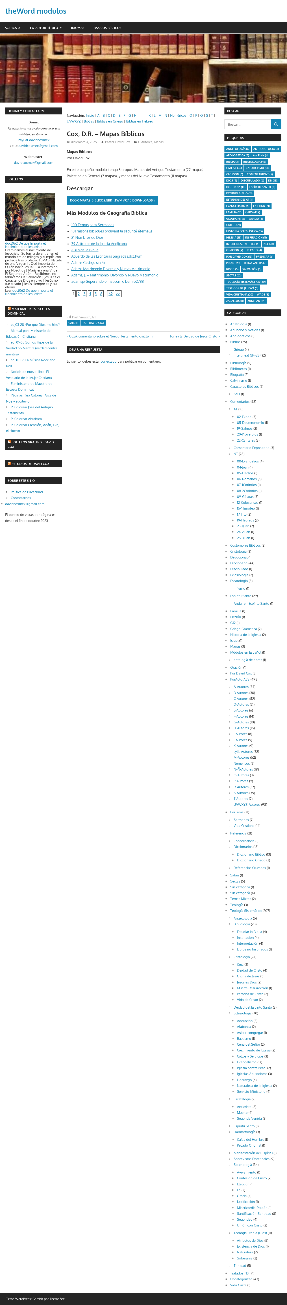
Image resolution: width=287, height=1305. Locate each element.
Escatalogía (242, 1099)
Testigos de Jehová (242, 288)
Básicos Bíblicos (107, 28)
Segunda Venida (249, 1118)
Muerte (242, 1112)
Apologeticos (240, 336)
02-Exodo (244, 417)
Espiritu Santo (240, 596)
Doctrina (236, 187)
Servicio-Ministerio (251, 1091)
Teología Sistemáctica (246, 281)
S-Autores (241, 793)
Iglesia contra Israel (251, 1068)
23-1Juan (243, 526)
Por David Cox (93, 322)
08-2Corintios (247, 491)
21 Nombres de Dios (87, 237)
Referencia (238, 833)
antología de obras (248, 660)
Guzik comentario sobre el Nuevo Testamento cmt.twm (110, 336)
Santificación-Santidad (254, 1213)
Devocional (239, 557)
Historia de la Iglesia (245, 635)
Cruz (240, 964)
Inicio (90, 115)
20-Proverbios (247, 434)
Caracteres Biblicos (244, 386)
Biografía (237, 374)
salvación (251, 269)
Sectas (233, 275)
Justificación (246, 1202)
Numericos (242, 763)
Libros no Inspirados (252, 949)
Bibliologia (254, 161)
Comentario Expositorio (252, 448)
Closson (234, 174)
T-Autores (241, 799)
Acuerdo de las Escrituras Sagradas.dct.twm (106, 256)
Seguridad (244, 1219)
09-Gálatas (245, 497)
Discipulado (239, 569)
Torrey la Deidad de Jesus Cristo (193, 336)
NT (236, 454)
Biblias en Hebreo (139, 121)
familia (233, 212)
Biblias (89, 121)
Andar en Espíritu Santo (251, 603)
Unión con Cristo (250, 1225)
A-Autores (241, 687)
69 (111, 293)
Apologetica (237, 155)
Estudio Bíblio (239, 193)
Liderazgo (244, 1080)
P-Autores (241, 781)
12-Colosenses (247, 502)
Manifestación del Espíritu (253, 1153)
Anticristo (244, 1107)
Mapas (159, 142)
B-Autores (241, 693)
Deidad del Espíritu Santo (253, 1007)
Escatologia (239, 581)
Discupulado (252, 180)
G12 (233, 623)
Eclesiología (243, 1013)
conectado (109, 361)
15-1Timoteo (246, 508)
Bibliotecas (238, 369)
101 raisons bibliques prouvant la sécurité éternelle (111, 231)
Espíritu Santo (262, 187)
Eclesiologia (239, 575)
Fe (239, 1190)
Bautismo (244, 1038)
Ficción (235, 617)
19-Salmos (244, 428)
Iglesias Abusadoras (252, 1074)
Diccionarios (243, 847)
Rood (232, 269)
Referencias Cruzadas (250, 868)
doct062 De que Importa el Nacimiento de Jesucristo (25, 245)
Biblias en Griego (110, 121)
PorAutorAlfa (240, 679)
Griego (233, 225)
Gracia (242, 1196)
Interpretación (247, 943)
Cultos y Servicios (250, 1056)
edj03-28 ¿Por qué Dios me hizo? (35, 324)
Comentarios (240, 401)
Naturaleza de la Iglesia (254, 1086)
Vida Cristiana (239, 294)
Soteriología (243, 1165)
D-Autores (241, 704)
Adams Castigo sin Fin (88, 262)
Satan (234, 875)
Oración (234, 250)
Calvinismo (238, 380)
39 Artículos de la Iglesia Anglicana (99, 243)
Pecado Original (249, 1145)
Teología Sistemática (246, 911)
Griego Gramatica (243, 629)
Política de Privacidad (27, 492)
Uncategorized (241, 1279)
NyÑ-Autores (243, 769)
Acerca (11, 28)
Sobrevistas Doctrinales (252, 1159)
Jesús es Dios (247, 982)
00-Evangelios (248, 461)
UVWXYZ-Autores (247, 804)
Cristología (242, 957)
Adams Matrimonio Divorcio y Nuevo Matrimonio (110, 269)
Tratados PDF (240, 1273)
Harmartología (244, 1132)
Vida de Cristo (247, 1000)
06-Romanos (247, 479)
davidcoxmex (34, 140)
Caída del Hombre (250, 1139)
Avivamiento (246, 1172)
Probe (233, 263)
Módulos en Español (245, 652)
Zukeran (256, 300)
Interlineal (236, 243)
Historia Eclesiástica (244, 231)
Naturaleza (245, 1252)
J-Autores (240, 740)
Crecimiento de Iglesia (254, 1050)
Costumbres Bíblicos (245, 545)
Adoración (245, 1021)
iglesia (233, 237)
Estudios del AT (239, 199)
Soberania (244, 1258)
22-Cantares (246, 440)
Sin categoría (240, 887)
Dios (231, 180)
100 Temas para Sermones (92, 225)
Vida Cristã (238, 1285)
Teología (236, 905)
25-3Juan (243, 538)
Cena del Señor (248, 1044)
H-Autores (241, 728)
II (140, 115)
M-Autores (241, 757)
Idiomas (77, 28)
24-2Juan (243, 532)
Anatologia (238, 324)
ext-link (261, 206)
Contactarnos (21, 498)
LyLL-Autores (243, 751)
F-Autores (241, 716)
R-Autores (241, 787)
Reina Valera (255, 263)
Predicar (264, 256)
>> (118, 293)
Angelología (238, 149)
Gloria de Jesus (248, 976)
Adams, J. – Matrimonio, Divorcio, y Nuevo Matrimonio (114, 275)
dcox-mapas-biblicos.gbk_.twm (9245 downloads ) (112, 200)
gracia (256, 218)
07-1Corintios (247, 485)
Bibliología (238, 363)
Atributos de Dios (250, 1240)
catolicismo (258, 168)
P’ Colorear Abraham (26, 419)
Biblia (232, 161)
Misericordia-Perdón (252, 1208)
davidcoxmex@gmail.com (38, 146)
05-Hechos (245, 473)
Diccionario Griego (251, 860)
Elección (243, 1184)
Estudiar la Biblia (249, 932)
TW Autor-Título (44, 28)
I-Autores (240, 734)
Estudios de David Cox (30, 464)
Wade (263, 294)
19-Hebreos (245, 520)
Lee (255, 243)
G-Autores (241, 722)
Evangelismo (237, 206)
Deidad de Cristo (249, 970)
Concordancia (244, 841)
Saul (237, 394)
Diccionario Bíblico (251, 854)
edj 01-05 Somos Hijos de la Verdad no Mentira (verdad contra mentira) (31, 348)
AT (235, 409)
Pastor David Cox (117, 142)
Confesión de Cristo (252, 1178)
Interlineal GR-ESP (247, 355)
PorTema (237, 812)
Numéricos (178, 115)
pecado (254, 250)
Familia (235, 611)
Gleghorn (235, 218)
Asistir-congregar (250, 1033)
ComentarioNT (260, 174)
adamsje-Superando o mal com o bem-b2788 (107, 281)
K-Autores (241, 746)
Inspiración (256, 237)
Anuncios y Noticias (245, 330)
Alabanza (244, 1027)
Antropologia (266, 149)
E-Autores (241, 710)
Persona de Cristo (250, 994)
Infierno (239, 588)
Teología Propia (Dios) (250, 1233)
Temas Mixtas (240, 899)
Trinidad (240, 1265)
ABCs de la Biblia (84, 250)
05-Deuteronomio (250, 422)
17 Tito (242, 514)
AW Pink (260, 155)
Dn (273, 180)
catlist (73, 322)
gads (252, 212)
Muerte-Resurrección (252, 988)
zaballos (235, 300)
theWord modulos (35, 10)
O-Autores (241, 775)
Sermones (241, 820)
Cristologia (238, 551)
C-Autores (145, 142)
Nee (268, 243)
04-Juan (243, 467)
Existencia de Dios (251, 1246)
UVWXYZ (74, 121)
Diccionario (239, 563)
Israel (234, 640)
